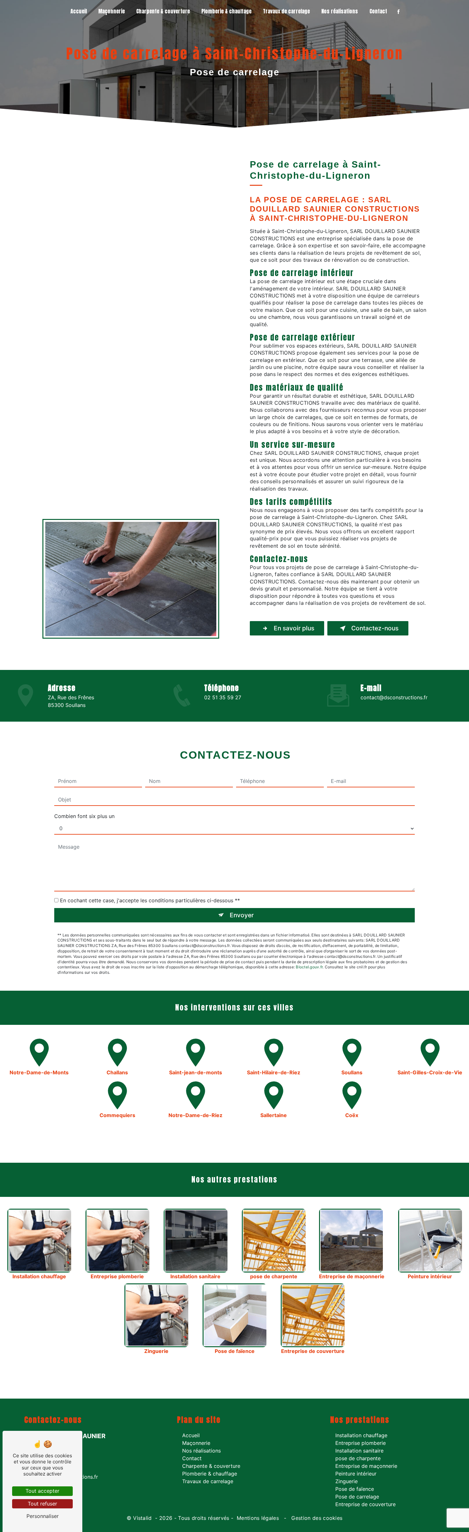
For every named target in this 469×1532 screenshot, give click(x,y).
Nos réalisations (339, 11)
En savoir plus (294, 628)
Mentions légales (258, 1518)
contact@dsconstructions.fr (394, 697)
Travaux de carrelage (286, 11)
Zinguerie (346, 1481)
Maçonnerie (111, 11)
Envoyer (242, 915)
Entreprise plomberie (360, 1443)
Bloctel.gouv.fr (309, 967)
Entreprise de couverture (365, 1504)
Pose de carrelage (357, 1496)
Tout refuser (42, 1503)
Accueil (79, 11)
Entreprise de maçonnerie (366, 1466)
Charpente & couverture (163, 11)
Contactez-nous (374, 628)
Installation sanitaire (359, 1450)
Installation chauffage (361, 1435)
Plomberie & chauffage (226, 11)
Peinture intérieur (355, 1473)
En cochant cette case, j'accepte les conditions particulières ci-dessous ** (150, 900)
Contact (378, 11)
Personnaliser (42, 1516)
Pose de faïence (354, 1489)
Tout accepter (42, 1491)
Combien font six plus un (84, 816)
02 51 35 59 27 (222, 697)
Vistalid (143, 1518)
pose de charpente (358, 1458)
